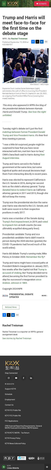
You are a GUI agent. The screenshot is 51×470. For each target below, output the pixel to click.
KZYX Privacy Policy (12, 438)
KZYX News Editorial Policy (15, 443)
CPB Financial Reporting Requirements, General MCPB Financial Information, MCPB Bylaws (23, 427)
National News (11, 307)
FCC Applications (11, 421)
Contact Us (9, 405)
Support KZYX (10, 389)
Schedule (8, 394)
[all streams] (47, 467)
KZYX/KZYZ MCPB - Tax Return (17, 433)
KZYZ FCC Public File (13, 416)
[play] (3, 467)
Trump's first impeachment (15, 221)
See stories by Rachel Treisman (16, 338)
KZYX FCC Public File (13, 410)
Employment (10, 400)
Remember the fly (35, 257)
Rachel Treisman (19, 38)
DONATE (43, 4)
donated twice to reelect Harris (17, 190)
